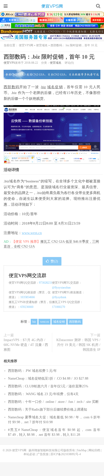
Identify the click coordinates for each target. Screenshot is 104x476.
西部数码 (11, 87)
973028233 (45, 282)
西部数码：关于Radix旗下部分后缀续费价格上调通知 (47, 409)
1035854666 (27, 297)
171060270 (58, 307)
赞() (54, 261)
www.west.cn (32, 233)
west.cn (44, 321)
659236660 (26, 307)
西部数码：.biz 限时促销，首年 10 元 (49, 57)
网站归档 (94, 450)
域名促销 (55, 87)
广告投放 (43, 454)
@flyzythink (59, 297)
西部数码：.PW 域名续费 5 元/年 (32, 371)
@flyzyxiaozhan (61, 287)
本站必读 (29, 454)
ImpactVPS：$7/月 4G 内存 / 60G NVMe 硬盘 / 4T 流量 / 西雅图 (26, 344)
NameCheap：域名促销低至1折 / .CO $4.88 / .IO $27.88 (48, 378)
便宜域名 (42, 45)
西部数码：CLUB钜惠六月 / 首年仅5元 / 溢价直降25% (48, 386)
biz (43, 87)
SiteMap (82, 450)
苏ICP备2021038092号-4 (66, 454)
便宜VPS (9, 62)
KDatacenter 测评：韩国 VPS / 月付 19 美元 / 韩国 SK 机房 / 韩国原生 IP (78, 344)
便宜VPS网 (52, 6)
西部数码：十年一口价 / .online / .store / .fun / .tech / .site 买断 (53, 402)
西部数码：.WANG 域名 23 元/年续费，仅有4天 (43, 394)
